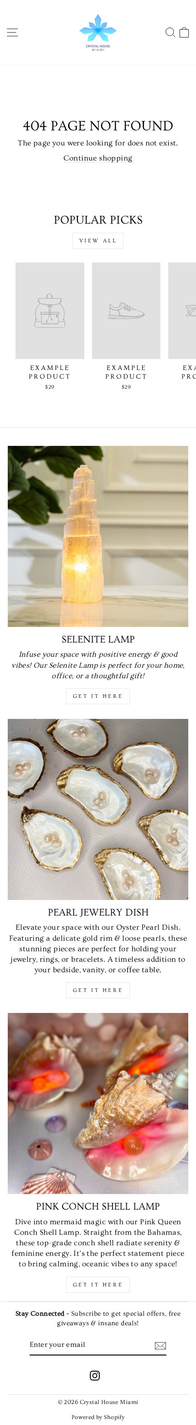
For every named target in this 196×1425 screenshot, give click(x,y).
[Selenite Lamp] (98, 536)
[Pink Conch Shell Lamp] (98, 1103)
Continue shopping (97, 158)
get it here (98, 990)
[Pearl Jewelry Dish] (98, 809)
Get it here (98, 696)
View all (98, 241)
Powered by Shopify (98, 1417)
